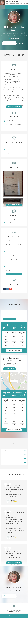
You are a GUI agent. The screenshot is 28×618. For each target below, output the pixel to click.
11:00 (6, 339)
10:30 (6, 336)
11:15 (6, 413)
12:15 (6, 424)
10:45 (6, 407)
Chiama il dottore (10, 318)
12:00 (6, 345)
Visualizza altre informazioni (14, 106)
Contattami (21, 43)
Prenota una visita (15, 616)
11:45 (6, 419)
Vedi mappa (14, 380)
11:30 (6, 342)
